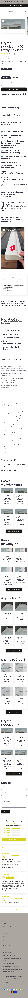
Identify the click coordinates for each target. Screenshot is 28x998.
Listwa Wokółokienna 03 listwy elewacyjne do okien (7, 519)
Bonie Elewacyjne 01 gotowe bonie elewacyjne (7, 559)
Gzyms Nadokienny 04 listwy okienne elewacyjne (21, 761)
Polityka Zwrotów (7, 926)
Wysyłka (5, 923)
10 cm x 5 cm (6, 69)
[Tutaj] (6, 124)
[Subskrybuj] (23, 982)
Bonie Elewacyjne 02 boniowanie (20, 558)
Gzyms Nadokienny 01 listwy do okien (7, 739)
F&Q (4, 930)
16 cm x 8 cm (18, 72)
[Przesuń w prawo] (17, 39)
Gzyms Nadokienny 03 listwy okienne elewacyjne (7, 761)
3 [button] (14, 909)
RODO (4, 940)
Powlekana (16, 77)
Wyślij (5, 811)
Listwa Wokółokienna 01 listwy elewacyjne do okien (7, 498)
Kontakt (5, 920)
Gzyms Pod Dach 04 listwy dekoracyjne (21, 639)
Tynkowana (6, 77)
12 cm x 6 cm (18, 69)
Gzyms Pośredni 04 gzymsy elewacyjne (21, 701)
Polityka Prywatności (8, 937)
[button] (2, 11)
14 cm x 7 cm (7, 72)
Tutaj (16, 108)
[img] (5, 853)
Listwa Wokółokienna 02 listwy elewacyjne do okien (20, 498)
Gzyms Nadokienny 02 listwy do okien (21, 739)
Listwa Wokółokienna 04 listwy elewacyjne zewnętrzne (20, 519)
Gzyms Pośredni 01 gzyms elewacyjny (7, 677)
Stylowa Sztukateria (15, 994)
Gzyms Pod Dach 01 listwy (7, 614)
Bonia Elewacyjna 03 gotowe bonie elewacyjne (7, 579)
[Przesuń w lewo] (10, 39)
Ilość (2, 81)
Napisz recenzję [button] (14, 839)
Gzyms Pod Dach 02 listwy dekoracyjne (21, 616)
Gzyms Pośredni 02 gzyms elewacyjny (21, 677)
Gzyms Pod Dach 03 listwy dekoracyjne (7, 639)
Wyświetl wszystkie (14, 531)
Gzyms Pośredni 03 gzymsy (7, 700)
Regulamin (6, 933)
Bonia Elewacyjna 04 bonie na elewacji (21, 578)
